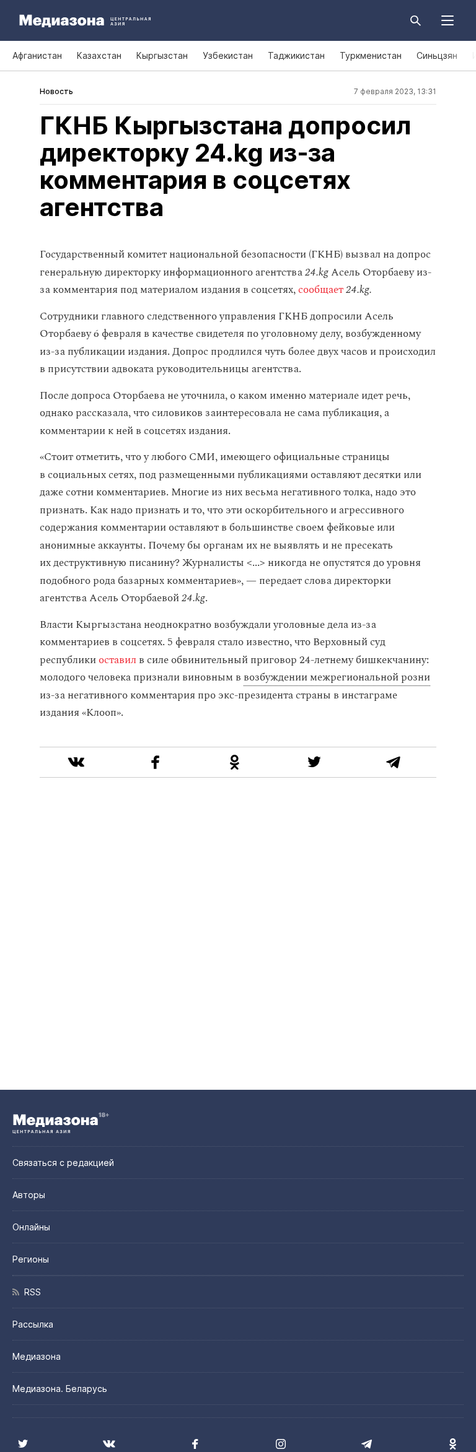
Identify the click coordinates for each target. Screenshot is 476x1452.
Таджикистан (296, 55)
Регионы (30, 1259)
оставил (117, 660)
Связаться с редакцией (63, 1162)
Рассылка (32, 1324)
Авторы (28, 1194)
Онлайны (31, 1227)
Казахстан (99, 55)
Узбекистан (228, 55)
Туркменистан (371, 55)
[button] (447, 20)
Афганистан (37, 55)
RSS (30, 1292)
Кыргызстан (162, 55)
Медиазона (36, 1356)
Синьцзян (436, 55)
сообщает (320, 290)
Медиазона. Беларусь (59, 1388)
